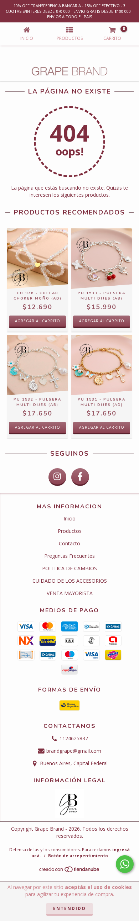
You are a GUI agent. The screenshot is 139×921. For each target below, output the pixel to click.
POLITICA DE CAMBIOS (69, 568)
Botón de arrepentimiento (78, 856)
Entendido (69, 908)
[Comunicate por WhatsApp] (125, 864)
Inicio (69, 518)
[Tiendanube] (69, 871)
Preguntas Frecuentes (69, 555)
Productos (70, 531)
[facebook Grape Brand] (80, 477)
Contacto (69, 543)
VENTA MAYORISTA (70, 593)
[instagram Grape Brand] (57, 477)
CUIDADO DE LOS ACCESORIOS (69, 580)
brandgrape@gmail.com (73, 750)
